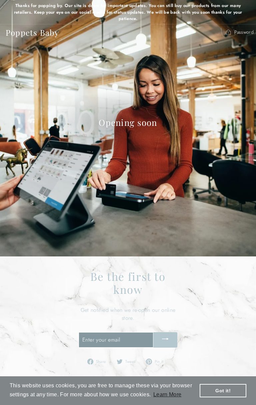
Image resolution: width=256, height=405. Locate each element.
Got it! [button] (222, 390)
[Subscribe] (165, 340)
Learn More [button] (167, 394)
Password (244, 32)
